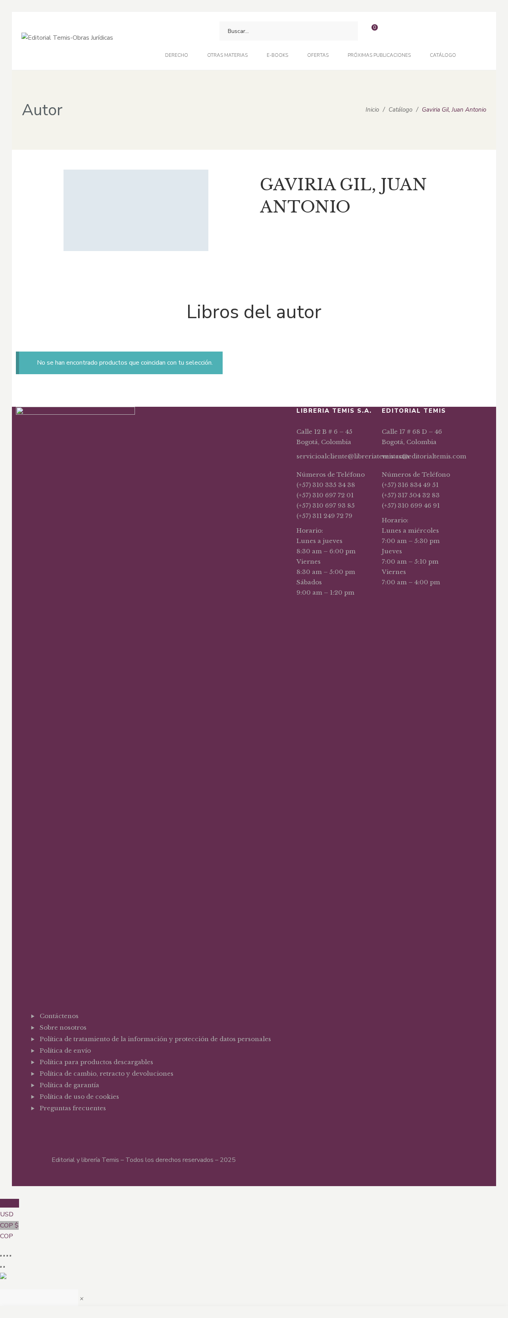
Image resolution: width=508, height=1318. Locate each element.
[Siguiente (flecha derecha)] (4, 1267)
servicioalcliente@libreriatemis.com (352, 456)
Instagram (66, 1128)
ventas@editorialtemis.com (424, 456)
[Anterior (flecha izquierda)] (1, 1267)
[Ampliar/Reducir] (1, 1255)
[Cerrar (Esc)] (10, 1255)
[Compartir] (7, 1255)
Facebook (42, 1128)
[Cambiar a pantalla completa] (4, 1255)
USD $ (9, 1209)
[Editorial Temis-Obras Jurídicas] (67, 41)
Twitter (54, 1128)
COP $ (9, 1231)
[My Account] (392, 31)
